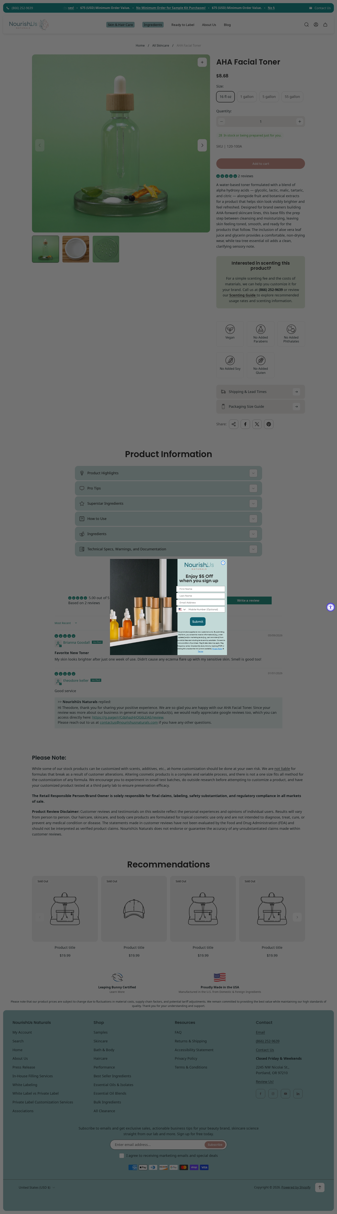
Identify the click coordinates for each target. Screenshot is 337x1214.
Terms (200, 651)
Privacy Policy (217, 649)
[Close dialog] (223, 563)
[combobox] (181, 609)
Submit (197, 621)
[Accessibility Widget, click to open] (330, 607)
